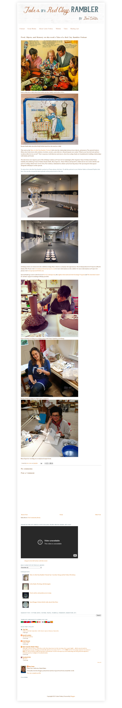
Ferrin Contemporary (49, 274)
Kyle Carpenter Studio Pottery (31, 646)
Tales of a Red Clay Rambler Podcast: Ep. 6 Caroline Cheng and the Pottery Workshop (52, 575)
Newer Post (24, 514)
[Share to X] (49, 463)
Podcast (22, 29)
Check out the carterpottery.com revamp (40, 593)
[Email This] (45, 463)
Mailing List (74, 29)
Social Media (32, 29)
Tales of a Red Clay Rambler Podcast (41, 150)
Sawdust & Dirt (27, 657)
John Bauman (26, 641)
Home (61, 514)
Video (66, 29)
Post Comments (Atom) (34, 517)
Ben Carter (29, 463)
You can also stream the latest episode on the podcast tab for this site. (43, 171)
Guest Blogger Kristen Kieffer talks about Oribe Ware (44, 602)
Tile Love (25, 658)
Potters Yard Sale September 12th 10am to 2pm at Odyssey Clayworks (41, 631)
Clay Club (25, 629)
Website (58, 29)
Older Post (98, 514)
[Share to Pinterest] (52, 463)
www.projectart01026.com (36, 270)
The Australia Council (93, 274)
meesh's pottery (27, 635)
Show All (99, 662)
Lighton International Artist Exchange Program (71, 274)
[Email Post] (41, 463)
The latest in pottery (28, 636)
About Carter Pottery (46, 29)
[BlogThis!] (47, 463)
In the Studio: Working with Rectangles (40, 584)
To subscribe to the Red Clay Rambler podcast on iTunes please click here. (42, 169)
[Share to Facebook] (50, 463)
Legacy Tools (26, 642)
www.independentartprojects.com (45, 268)
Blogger (72, 696)
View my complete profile (34, 673)
